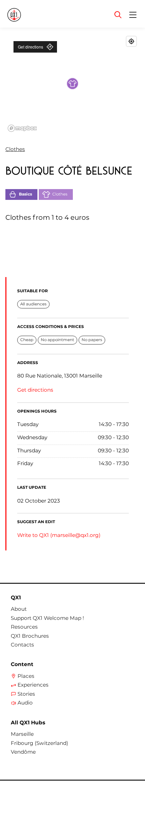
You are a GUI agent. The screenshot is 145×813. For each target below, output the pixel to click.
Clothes (15, 149)
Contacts (22, 645)
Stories (26, 694)
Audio (25, 703)
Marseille (22, 734)
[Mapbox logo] (22, 128)
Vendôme (23, 752)
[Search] (118, 15)
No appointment (57, 339)
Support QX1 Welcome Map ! (47, 618)
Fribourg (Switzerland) (39, 743)
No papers (92, 339)
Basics (25, 194)
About (19, 609)
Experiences (33, 685)
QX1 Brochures (30, 636)
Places (26, 676)
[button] (72, 84)
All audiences (33, 304)
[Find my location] (131, 41)
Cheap (26, 339)
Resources (24, 627)
